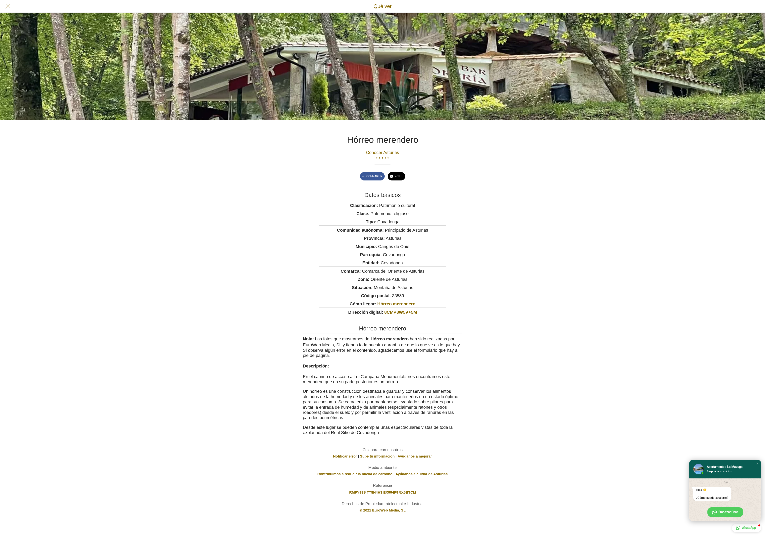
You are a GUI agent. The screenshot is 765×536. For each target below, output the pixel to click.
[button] (757, 463)
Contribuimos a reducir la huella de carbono (354, 474)
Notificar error (345, 456)
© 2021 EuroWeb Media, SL (383, 510)
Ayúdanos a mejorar (415, 456)
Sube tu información (377, 456)
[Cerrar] (8, 6)
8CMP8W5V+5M (400, 312)
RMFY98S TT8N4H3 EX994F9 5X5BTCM (382, 492)
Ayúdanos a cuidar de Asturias (421, 474)
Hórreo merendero (396, 303)
